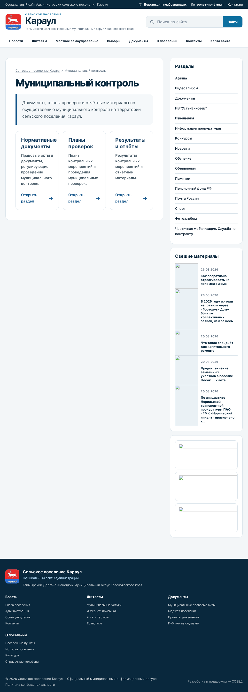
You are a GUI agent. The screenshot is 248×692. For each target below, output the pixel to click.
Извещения (184, 118)
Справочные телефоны (22, 661)
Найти (233, 22)
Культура (12, 655)
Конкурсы (183, 138)
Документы (138, 41)
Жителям (39, 41)
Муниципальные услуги (104, 605)
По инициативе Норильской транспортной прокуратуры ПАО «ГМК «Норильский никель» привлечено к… (217, 409)
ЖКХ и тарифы (97, 617)
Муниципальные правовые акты (191, 605)
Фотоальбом (186, 218)
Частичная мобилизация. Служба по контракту (205, 231)
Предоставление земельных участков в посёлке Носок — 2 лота (217, 374)
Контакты (235, 4)
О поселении (167, 41)
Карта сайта (220, 41)
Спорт (180, 208)
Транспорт (94, 623)
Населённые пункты (20, 643)
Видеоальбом (186, 88)
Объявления (185, 168)
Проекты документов (184, 617)
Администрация (17, 611)
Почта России (187, 198)
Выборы (113, 41)
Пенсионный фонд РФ (193, 188)
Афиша (181, 78)
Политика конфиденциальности (30, 684)
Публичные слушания (184, 623)
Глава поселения (17, 605)
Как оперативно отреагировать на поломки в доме (215, 280)
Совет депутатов (18, 617)
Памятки (182, 178)
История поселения (19, 649)
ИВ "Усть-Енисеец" (191, 108)
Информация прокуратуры (198, 128)
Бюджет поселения (182, 611)
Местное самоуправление (77, 41)
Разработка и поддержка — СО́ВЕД (215, 681)
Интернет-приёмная (207, 4)
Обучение (183, 158)
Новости (16, 41)
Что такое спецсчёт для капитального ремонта (217, 347)
